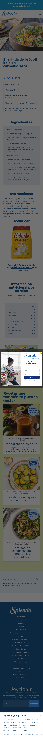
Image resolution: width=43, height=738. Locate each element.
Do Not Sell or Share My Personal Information (21, 735)
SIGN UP (32, 377)
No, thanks (32, 383)
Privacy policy (33, 380)
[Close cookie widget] (40, 715)
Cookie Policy (23, 730)
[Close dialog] (41, 353)
